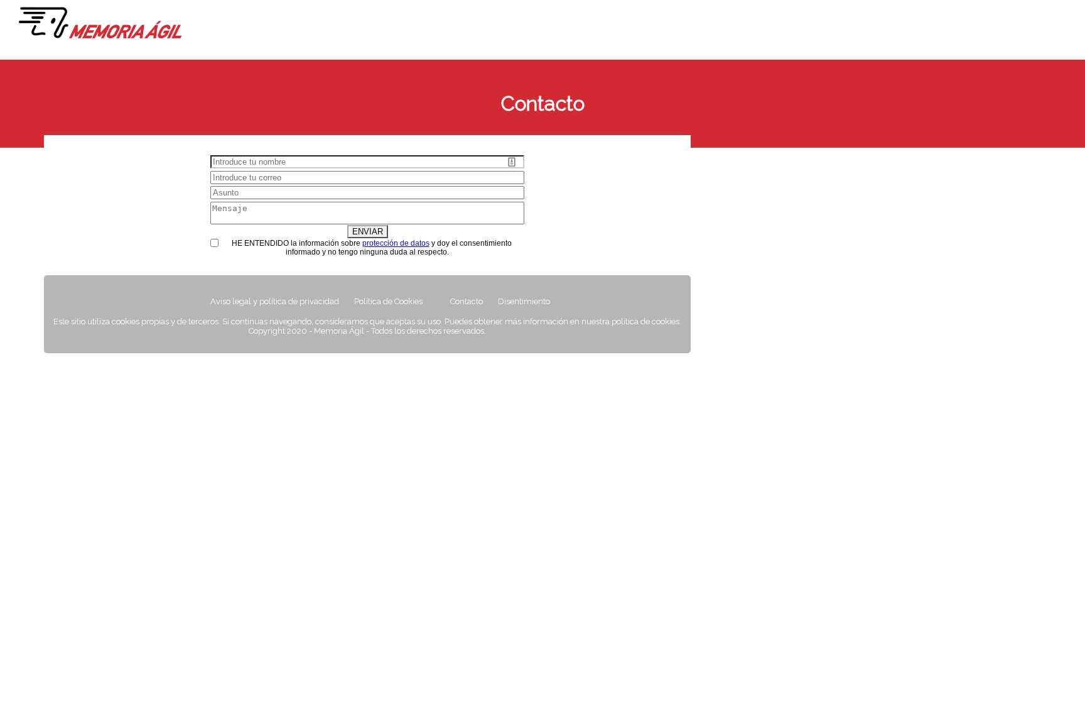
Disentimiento (524, 301)
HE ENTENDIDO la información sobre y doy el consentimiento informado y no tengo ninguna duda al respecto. (372, 247)
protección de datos (395, 243)
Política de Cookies (388, 301)
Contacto (466, 301)
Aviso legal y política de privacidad (274, 301)
